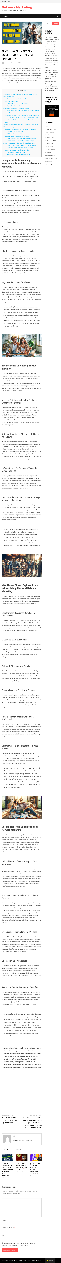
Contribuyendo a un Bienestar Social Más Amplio (19, 141)
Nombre (4, 1220)
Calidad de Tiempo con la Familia (15, 134)
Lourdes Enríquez (50, 150)
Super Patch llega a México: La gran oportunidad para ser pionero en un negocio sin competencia (51, 86)
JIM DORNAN (49, 144)
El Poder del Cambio (11, 101)
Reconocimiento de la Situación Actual (17, 99)
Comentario (6, 1197)
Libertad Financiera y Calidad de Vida (16, 103)
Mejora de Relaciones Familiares (15, 106)
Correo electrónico (8, 1227)
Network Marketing (17, 7)
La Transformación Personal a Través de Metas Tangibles (22, 117)
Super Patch (48, 161)
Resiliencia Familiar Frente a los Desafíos (17, 155)
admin (8, 62)
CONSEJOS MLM (49, 138)
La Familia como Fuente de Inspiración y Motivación (20, 145)
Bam (40, 1260)
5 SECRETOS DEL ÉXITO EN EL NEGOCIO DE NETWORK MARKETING (35, 1167)
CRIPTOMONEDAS (50, 141)
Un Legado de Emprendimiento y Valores (17, 150)
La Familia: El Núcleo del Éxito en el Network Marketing (19, 143)
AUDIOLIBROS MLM (50, 130)
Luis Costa (48, 153)
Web (3, 1235)
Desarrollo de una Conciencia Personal (17, 136)
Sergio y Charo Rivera (51, 158)
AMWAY (3, 48)
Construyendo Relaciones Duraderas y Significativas (20, 129)
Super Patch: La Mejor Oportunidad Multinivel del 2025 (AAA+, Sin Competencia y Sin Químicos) (51, 74)
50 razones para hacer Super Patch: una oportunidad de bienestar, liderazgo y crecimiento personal (51, 51)
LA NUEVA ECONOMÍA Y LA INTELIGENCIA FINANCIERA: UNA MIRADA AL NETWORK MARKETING (7, 1169)
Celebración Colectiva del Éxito (15, 152)
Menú (6, 16)
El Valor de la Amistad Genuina (14, 131)
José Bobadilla (49, 147)
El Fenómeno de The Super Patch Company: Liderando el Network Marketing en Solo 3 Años (51, 62)
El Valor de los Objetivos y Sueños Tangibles (16, 108)
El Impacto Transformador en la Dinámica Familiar (20, 148)
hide (25, 90)
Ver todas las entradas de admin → (22, 1140)
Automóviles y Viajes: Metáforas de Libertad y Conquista (22, 115)
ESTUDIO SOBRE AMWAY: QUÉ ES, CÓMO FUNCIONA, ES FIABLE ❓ (21, 1166)
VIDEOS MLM (48, 164)
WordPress (35, 1260)
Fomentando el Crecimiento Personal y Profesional (20, 138)
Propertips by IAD (50, 156)
